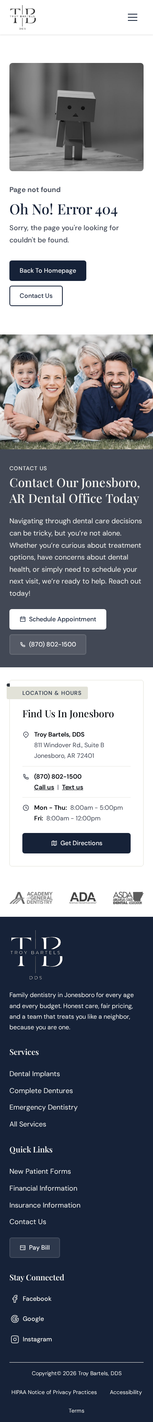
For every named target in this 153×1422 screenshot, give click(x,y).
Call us (44, 787)
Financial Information (43, 1188)
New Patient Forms (40, 1171)
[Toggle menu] (132, 17)
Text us (72, 787)
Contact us (36, 296)
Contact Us (27, 1221)
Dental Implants (34, 1074)
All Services (27, 1124)
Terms (76, 1410)
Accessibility (126, 1392)
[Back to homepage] (22, 17)
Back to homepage (48, 270)
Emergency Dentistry (43, 1107)
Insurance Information (44, 1205)
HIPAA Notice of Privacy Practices (54, 1392)
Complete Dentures (41, 1090)
